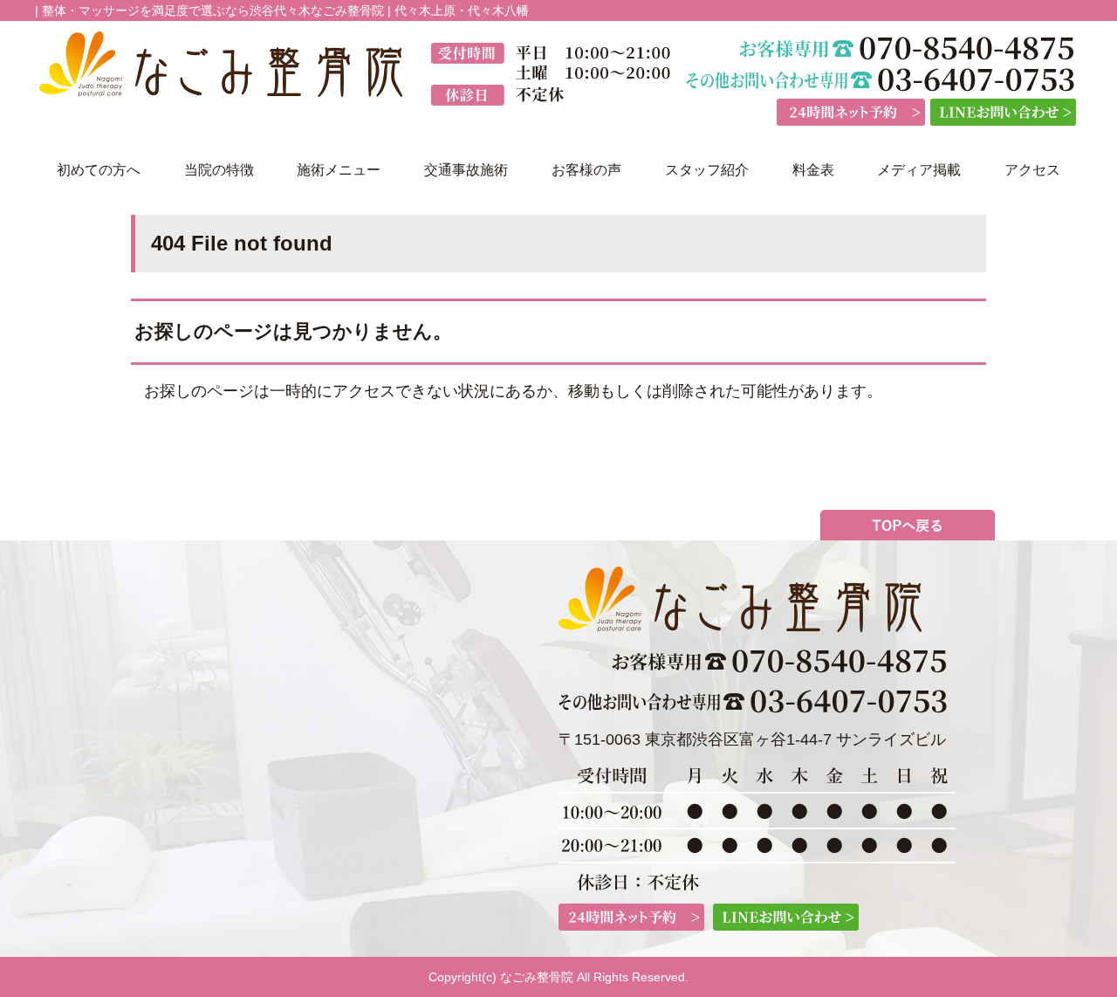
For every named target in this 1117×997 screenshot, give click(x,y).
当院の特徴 (219, 169)
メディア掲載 (919, 169)
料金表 (813, 169)
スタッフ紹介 (707, 169)
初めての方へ (98, 169)
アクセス (1032, 169)
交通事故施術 (466, 169)
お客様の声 (586, 169)
